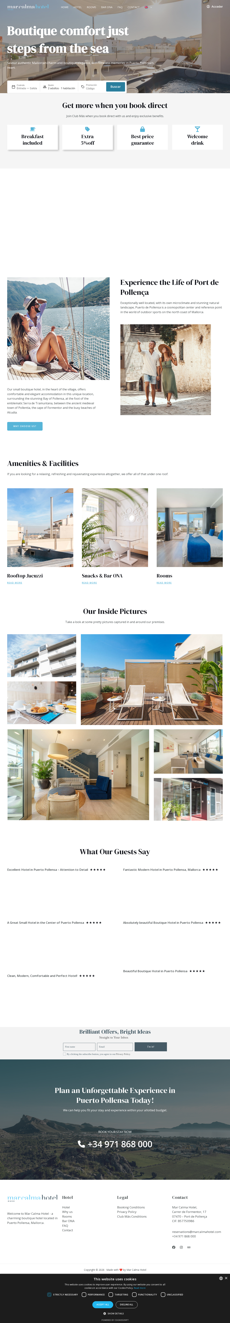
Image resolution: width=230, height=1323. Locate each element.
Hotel (77, 7)
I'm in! (150, 1046)
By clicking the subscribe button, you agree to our (99, 1054)
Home (64, 7)
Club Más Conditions (132, 1216)
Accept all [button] (102, 1304)
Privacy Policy (127, 1212)
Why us (67, 1212)
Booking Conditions (131, 1207)
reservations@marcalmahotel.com (196, 1232)
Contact (134, 7)
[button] (150, 7)
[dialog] (115, 1298)
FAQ (120, 7)
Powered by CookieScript (115, 1320)
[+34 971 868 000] (115, 1144)
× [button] (226, 1278)
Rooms (91, 7)
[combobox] (221, 1278)
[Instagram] (181, 1247)
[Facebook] (173, 1247)
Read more (140, 1287)
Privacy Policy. (123, 1054)
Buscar (116, 86)
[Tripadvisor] (188, 1247)
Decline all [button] (126, 1304)
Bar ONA (106, 7)
